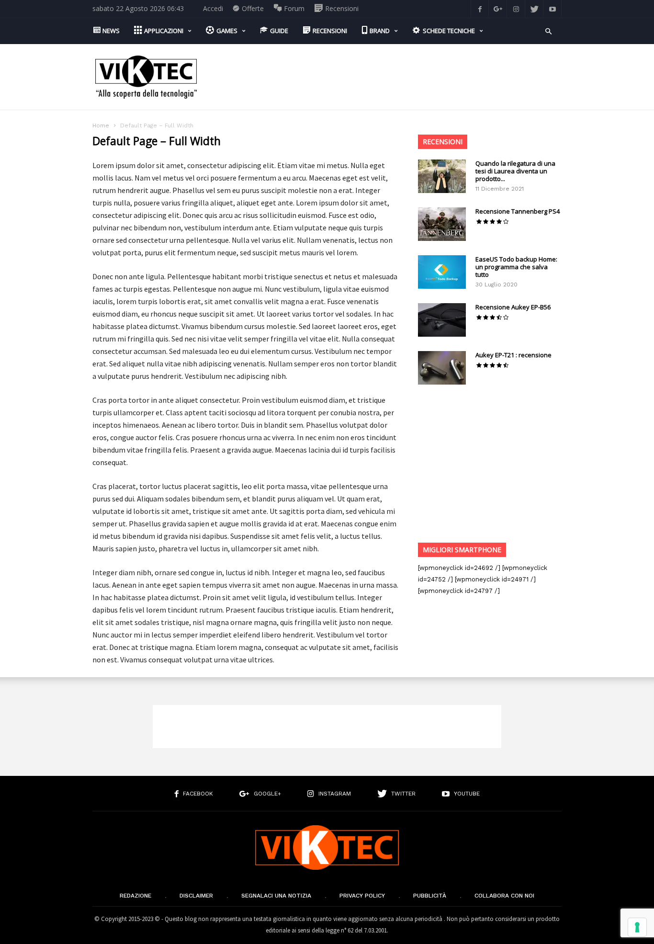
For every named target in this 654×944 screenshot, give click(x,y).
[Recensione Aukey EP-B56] (442, 320)
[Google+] (498, 8)
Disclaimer (196, 895)
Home (100, 125)
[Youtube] (552, 8)
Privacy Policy (362, 895)
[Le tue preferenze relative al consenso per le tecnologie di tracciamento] (637, 927)
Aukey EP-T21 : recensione (513, 355)
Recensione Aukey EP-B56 (513, 307)
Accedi (213, 8)
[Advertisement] (387, 77)
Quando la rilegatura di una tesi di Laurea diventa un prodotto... (515, 171)
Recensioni (442, 141)
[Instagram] (516, 8)
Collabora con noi (504, 895)
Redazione (135, 895)
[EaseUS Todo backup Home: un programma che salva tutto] (442, 272)
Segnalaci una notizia (276, 895)
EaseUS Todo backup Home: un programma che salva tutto (516, 267)
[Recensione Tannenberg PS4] (442, 224)
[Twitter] (534, 8)
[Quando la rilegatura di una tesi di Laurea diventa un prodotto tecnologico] (442, 176)
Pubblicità (429, 895)
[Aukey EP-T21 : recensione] (442, 368)
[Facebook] (480, 8)
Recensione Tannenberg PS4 (517, 211)
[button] (548, 30)
